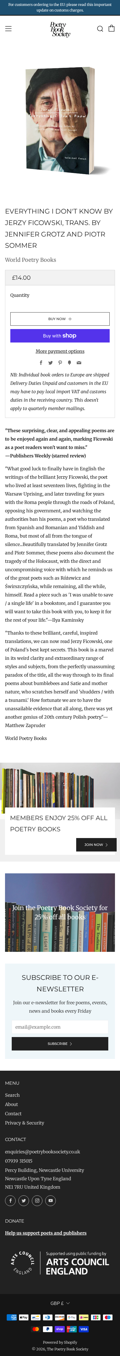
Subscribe (58, 1044)
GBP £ (57, 1303)
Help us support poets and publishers (46, 1233)
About (11, 1104)
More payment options (60, 351)
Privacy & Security (24, 1123)
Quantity (19, 295)
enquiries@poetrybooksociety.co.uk (42, 1151)
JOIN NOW (94, 845)
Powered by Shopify (60, 1342)
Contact (13, 1113)
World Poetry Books (30, 259)
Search (12, 1095)
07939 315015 (18, 1161)
